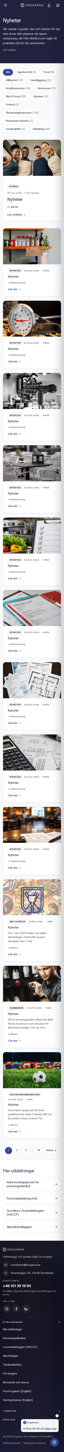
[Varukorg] (58, 5)
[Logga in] (49, 5)
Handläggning (41, 80)
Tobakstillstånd (12, 1364)
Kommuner (47, 88)
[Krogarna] (32, 5)
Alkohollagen (10, 1355)
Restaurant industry (19, 120)
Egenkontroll (26, 72)
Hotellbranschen (18, 88)
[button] (54, 1442)
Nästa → (51, 1150)
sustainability (15, 129)
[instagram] (7, 1309)
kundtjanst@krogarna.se (25, 1264)
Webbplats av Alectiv (34, 1443)
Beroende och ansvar (16, 1382)
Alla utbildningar (12, 1329)
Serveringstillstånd (14, 1338)
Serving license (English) (18, 1400)
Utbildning (41, 129)
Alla (8, 72)
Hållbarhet (14, 80)
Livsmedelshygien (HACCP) (20, 1347)
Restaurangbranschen (22, 112)
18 (38, 1150)
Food (49, 72)
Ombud (12, 104)
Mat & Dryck (16, 96)
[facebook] (16, 1309)
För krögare (10, 1373)
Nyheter (41, 96)
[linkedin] (26, 1309)
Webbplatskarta (11, 1443)
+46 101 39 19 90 (17, 1286)
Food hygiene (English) (17, 1391)
